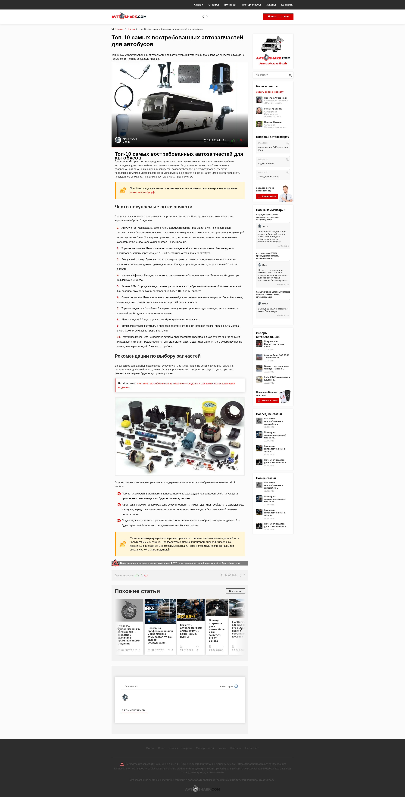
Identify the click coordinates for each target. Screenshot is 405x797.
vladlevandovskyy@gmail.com (195, 768)
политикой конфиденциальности (253, 780)
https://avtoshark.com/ (228, 563)
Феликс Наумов (273, 122)
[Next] (240, 627)
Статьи (131, 29)
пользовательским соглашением (209, 780)
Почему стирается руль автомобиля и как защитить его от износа (216, 630)
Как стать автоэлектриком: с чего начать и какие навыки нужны (191, 631)
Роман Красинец (273, 108)
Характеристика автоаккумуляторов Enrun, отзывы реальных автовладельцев (273, 294)
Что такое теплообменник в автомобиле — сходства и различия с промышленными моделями (129, 635)
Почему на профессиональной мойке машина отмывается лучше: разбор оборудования (160, 635)
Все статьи (235, 591)
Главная (119, 29)
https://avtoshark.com (250, 764)
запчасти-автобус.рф (142, 192)
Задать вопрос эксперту (270, 92)
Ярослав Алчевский (275, 98)
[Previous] (119, 627)
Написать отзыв (278, 16)
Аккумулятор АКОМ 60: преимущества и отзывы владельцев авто (267, 217)
